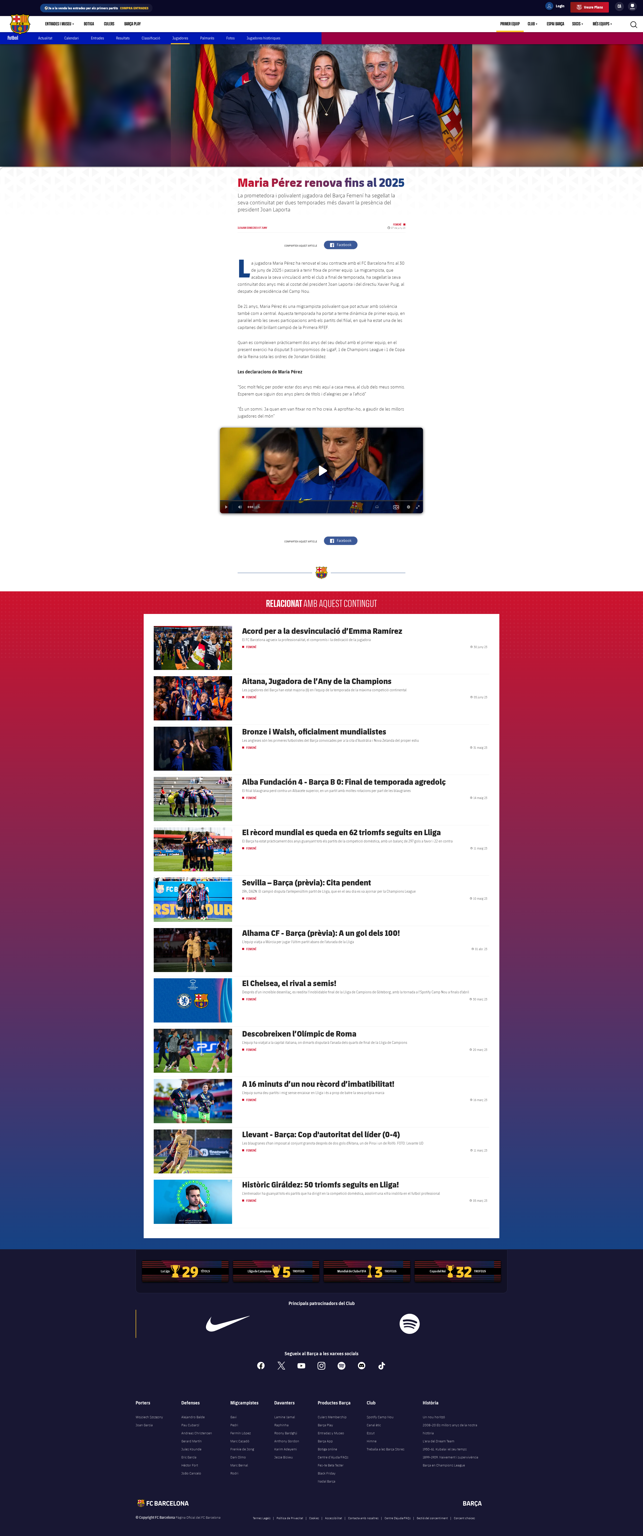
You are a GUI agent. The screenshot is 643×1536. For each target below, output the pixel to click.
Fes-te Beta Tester (331, 1465)
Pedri (234, 1425)
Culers (109, 24)
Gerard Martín (191, 1441)
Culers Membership (332, 1417)
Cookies (314, 1518)
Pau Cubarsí (190, 1425)
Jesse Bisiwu (283, 1457)
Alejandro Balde (193, 1417)
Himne (372, 1441)
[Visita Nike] (228, 1324)
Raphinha (281, 1425)
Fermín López (240, 1433)
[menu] (632, 6)
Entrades (97, 38)
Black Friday (327, 1473)
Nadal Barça (326, 1481)
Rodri (234, 1473)
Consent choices (464, 1518)
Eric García (188, 1457)
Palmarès (207, 38)
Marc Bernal (239, 1465)
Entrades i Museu (58, 24)
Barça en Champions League (444, 1465)
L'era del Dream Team (438, 1441)
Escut (370, 1433)
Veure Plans (593, 7)
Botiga (89, 24)
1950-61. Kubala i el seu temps (445, 1449)
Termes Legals (262, 1518)
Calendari (71, 38)
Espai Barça (555, 24)
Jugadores (180, 38)
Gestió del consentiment (432, 1518)
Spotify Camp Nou (380, 1417)
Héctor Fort (189, 1465)
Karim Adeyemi (285, 1449)
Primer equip (510, 24)
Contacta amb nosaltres (363, 1518)
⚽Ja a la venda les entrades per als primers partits (96, 8)
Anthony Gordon (286, 1441)
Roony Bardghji (285, 1433)
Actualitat (45, 38)
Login (556, 7)
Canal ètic (374, 1425)
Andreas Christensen (196, 1433)
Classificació (151, 38)
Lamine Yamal (284, 1417)
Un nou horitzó (434, 1417)
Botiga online (327, 1449)
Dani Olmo (238, 1457)
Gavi (233, 1417)
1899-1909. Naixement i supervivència (450, 1457)
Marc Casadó (239, 1441)
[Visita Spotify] (410, 1324)
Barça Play (132, 24)
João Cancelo (191, 1473)
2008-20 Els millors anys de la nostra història (450, 1429)
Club (531, 24)
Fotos (230, 38)
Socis (576, 24)
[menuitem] (632, 5)
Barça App (325, 1441)
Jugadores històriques (263, 38)
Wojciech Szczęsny (149, 1417)
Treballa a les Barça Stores (385, 1449)
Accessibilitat (333, 1518)
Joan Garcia (144, 1425)
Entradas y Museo (331, 1433)
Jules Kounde (191, 1449)
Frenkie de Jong (242, 1449)
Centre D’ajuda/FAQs (398, 1518)
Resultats (123, 38)
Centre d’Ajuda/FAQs (333, 1457)
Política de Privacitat (290, 1518)
